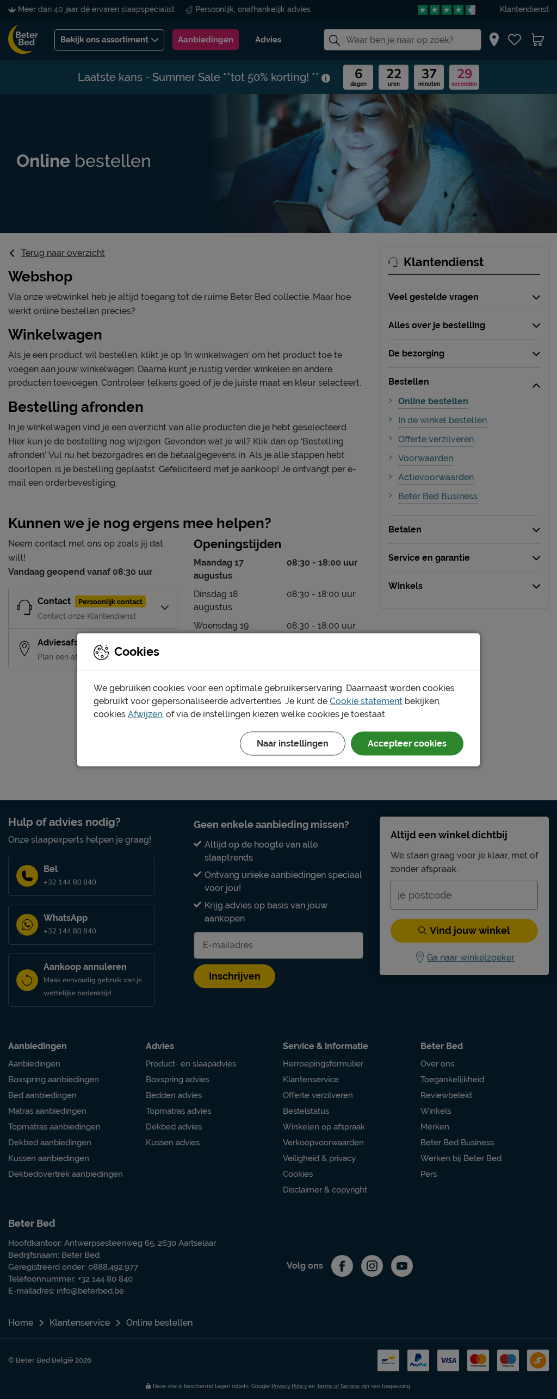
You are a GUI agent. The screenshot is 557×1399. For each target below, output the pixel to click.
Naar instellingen (293, 743)
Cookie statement (366, 700)
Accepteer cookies (407, 743)
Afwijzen (145, 713)
